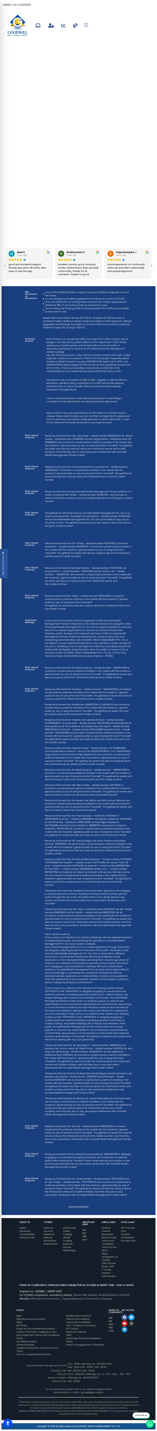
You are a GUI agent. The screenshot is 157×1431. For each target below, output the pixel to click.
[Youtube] (124, 1323)
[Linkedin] (124, 1330)
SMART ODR (54, 1291)
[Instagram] (131, 1323)
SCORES (40, 1291)
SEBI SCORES (89, 379)
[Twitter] (131, 1317)
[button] (5, 265)
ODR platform (73, 401)
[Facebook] (124, 1317)
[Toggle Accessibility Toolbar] (8, 1423)
